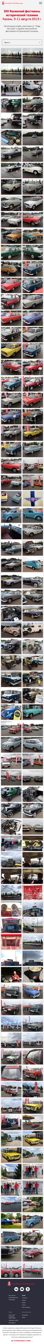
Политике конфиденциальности (21, 1337)
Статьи (24, 1305)
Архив (23, 1317)
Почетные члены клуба (12, 1317)
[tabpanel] (22, 663)
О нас (23, 1295)
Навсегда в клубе (13, 1320)
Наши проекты (26, 1307)
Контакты (24, 1298)
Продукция (12, 1299)
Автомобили (12, 1322)
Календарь (25, 1315)
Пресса (24, 1300)
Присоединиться (13, 1297)
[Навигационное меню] (40, 3)
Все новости (12, 1295)
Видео (24, 1302)
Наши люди (12, 1315)
